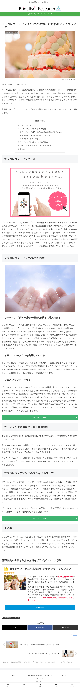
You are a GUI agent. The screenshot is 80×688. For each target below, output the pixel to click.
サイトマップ (66, 675)
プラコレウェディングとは (30, 125)
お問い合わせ (40, 681)
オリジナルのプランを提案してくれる (36, 135)
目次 (37, 121)
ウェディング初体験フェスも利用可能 (34, 142)
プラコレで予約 (41, 417)
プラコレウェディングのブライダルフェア (35, 146)
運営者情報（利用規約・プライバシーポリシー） (40, 677)
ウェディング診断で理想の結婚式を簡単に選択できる (42, 132)
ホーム (14, 675)
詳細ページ (40, 607)
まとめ (22, 149)
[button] (65, 627)
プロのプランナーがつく (31, 139)
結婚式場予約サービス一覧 (11, 618)
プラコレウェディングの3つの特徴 (33, 129)
